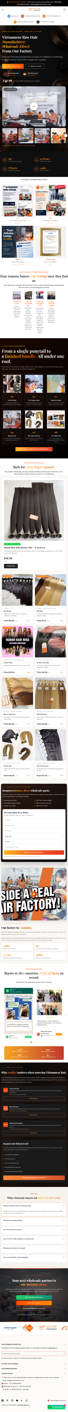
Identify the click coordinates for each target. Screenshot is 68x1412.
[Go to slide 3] (34, 1042)
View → (29, 620)
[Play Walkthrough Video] (34, 106)
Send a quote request (34, 1303)
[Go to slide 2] (33, 1042)
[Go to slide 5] (37, 1042)
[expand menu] (3, 9)
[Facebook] (2, 1400)
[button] (64, 9)
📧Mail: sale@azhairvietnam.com (13, 1380)
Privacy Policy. (37, 1358)
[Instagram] (12, 1400)
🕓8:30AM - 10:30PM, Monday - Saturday (15, 1389)
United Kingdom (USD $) (57, 1400)
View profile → (34, 1133)
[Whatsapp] (26, 1400)
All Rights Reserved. (23, 1405)
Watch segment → (34, 1098)
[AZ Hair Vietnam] (34, 9)
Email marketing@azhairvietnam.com (34, 1177)
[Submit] (64, 1354)
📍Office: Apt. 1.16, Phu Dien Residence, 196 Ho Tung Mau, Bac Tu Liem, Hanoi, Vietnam (30, 1377)
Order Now (11, 566)
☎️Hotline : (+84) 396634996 (11, 1383)
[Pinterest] (7, 1400)
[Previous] (2, 1015)
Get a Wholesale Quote (14, 66)
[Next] (65, 135)
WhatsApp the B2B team (35, 1297)
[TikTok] (21, 1400)
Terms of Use (26, 1358)
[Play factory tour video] (34, 894)
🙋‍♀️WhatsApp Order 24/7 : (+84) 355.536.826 (16, 1386)
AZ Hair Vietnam (12, 1405)
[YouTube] (17, 1400)
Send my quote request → (34, 852)
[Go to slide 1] (31, 1042)
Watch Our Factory (36, 66)
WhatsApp (51, 1348)
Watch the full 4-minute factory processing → (34, 449)
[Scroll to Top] (65, 1402)
